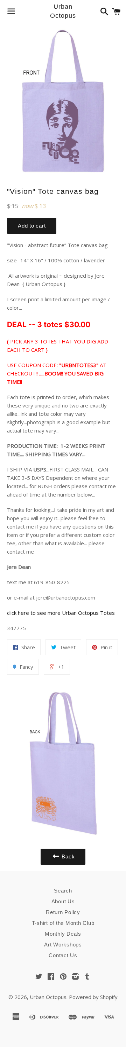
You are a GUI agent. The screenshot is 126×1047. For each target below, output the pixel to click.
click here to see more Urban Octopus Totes (61, 612)
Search (63, 891)
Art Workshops (63, 944)
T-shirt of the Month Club (63, 923)
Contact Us (63, 955)
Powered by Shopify (93, 996)
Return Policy (63, 912)
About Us (63, 901)
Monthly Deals (63, 934)
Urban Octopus (63, 11)
